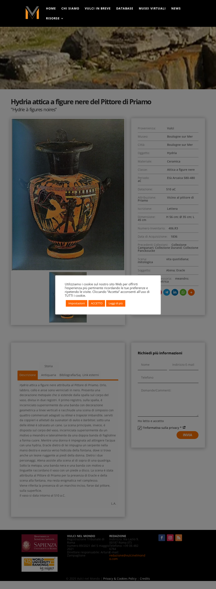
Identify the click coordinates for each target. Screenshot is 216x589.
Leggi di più (116, 303)
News (176, 8)
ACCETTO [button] (97, 303)
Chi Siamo (70, 8)
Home (51, 8)
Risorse (53, 18)
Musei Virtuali (152, 8)
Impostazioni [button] (76, 303)
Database (124, 8)
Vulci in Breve (98, 8)
